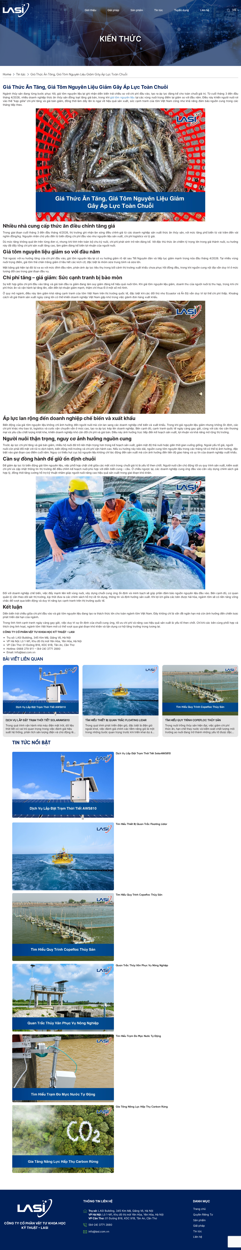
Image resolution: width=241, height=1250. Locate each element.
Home (7, 74)
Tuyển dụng (181, 10)
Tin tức (158, 10)
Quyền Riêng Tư (203, 1214)
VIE (234, 10)
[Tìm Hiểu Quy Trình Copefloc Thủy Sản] (63, 927)
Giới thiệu (90, 10)
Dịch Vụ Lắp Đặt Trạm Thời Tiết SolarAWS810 (38, 720)
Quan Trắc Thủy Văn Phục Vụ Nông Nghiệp (142, 965)
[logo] (35, 1207)
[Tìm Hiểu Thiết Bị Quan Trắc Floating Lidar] (63, 856)
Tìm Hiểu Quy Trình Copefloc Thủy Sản (193, 720)
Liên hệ (204, 10)
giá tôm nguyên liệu (122, 97)
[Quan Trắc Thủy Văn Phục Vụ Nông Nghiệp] (63, 998)
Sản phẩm (136, 10)
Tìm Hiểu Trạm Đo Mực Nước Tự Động (138, 1036)
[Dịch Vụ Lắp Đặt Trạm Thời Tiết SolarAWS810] (63, 786)
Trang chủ (199, 1208)
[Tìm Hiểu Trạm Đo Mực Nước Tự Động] (63, 1068)
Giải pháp (113, 10)
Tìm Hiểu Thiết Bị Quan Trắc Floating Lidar (115, 720)
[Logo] (16, 9)
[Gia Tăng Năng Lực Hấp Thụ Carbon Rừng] (63, 1139)
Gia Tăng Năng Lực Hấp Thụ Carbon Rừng (142, 1106)
